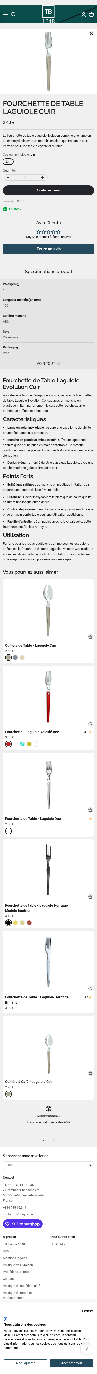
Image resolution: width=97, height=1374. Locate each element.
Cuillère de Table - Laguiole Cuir (30, 645)
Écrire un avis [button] (49, 249)
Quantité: (9, 170)
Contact (8, 1279)
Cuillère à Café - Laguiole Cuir (29, 1082)
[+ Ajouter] (90, 636)
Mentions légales (15, 1258)
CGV (6, 1251)
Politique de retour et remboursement (17, 1295)
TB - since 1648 (14, 1244)
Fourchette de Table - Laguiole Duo (33, 819)
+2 (36, 744)
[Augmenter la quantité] (42, 177)
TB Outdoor (59, 1244)
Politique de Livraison (18, 1265)
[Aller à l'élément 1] (43, 1140)
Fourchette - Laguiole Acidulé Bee (32, 732)
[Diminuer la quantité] (8, 177)
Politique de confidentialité (21, 1286)
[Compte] (83, 14)
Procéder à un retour (17, 1272)
